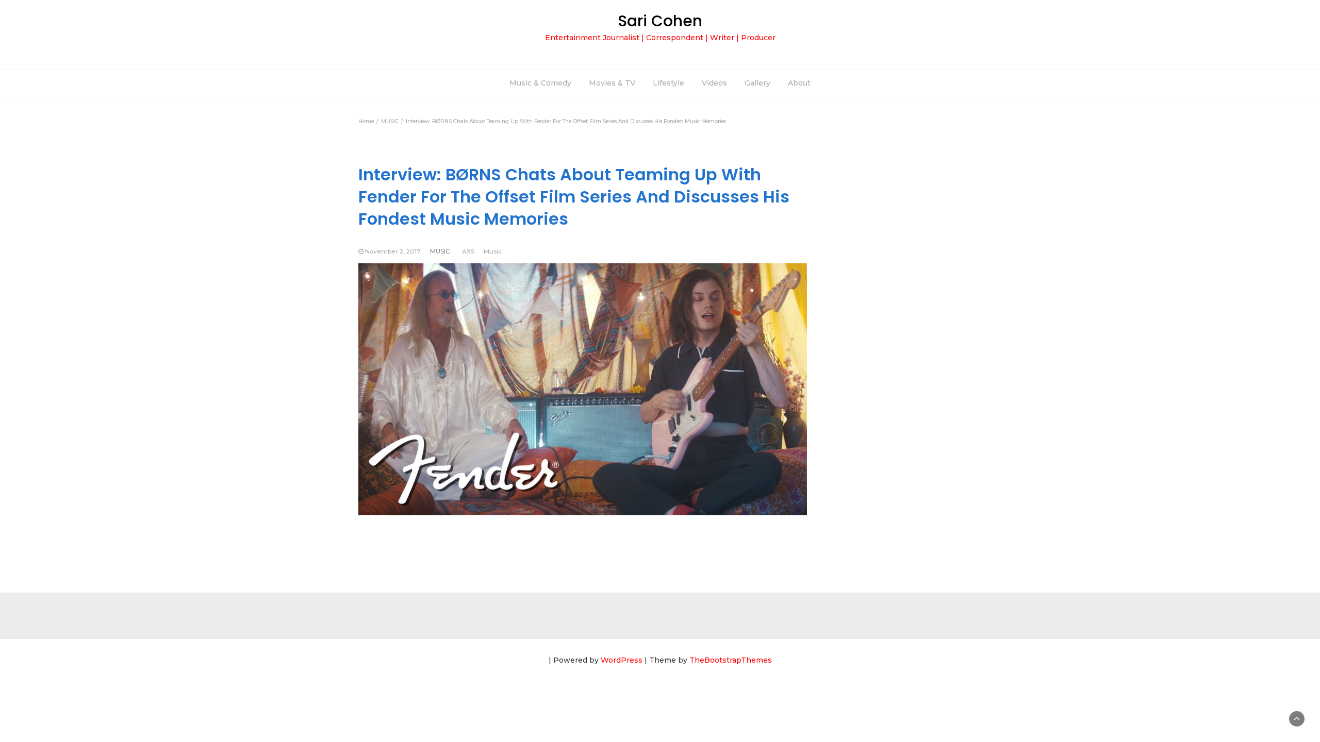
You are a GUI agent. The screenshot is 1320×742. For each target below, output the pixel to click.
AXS (468, 251)
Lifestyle (668, 83)
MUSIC (440, 251)
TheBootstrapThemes (730, 660)
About (799, 83)
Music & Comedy (540, 83)
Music (493, 251)
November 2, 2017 (393, 251)
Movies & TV (612, 83)
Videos (714, 83)
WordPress (621, 660)
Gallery (757, 83)
